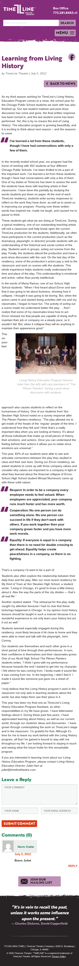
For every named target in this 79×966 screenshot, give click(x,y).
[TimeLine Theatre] (16, 8)
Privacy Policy (59, 956)
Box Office (60, 8)
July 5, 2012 (23, 854)
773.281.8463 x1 (65, 12)
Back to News (62, 83)
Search (67, 23)
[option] (39, 915)
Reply (72, 866)
